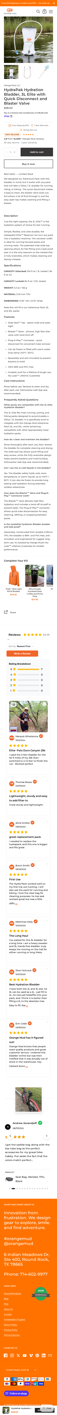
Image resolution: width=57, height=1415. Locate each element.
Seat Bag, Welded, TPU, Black (30, 1179)
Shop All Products (12, 1293)
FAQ (6, 1304)
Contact (8, 1314)
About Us (8, 1309)
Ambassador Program (14, 1319)
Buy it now (28, 164)
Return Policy (10, 1324)
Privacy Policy (10, 1330)
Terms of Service (11, 1335)
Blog (6, 1298)
